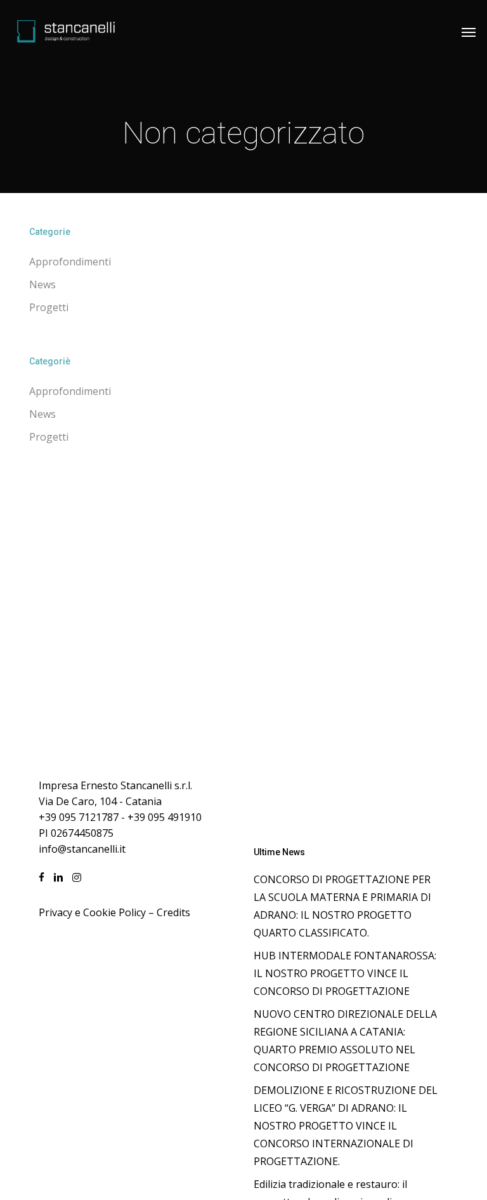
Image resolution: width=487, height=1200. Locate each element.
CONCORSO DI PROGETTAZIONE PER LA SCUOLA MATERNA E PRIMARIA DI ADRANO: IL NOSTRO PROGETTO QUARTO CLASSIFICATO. (342, 906)
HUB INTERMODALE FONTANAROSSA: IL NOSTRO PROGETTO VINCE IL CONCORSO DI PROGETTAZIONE (345, 973)
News (42, 284)
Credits (173, 912)
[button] (469, 31)
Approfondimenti (70, 262)
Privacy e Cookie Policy (92, 912)
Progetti (48, 307)
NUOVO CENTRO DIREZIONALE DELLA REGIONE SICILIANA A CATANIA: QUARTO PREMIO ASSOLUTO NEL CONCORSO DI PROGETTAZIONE (345, 1040)
